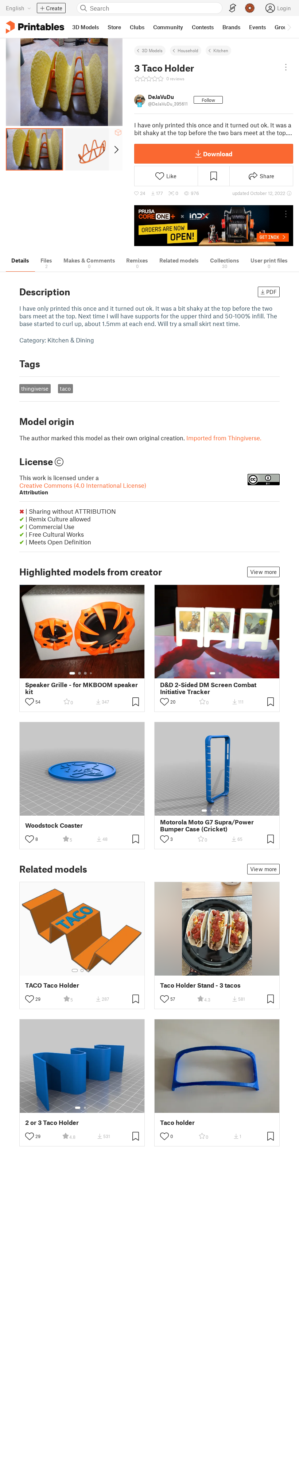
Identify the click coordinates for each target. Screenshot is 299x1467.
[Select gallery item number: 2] (79, 673)
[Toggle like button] (29, 701)
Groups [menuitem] (284, 27)
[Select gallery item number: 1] (72, 673)
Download (217, 153)
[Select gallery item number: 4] (91, 673)
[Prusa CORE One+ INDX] (213, 225)
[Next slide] (116, 149)
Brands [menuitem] (231, 27)
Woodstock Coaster (54, 825)
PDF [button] (271, 291)
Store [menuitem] (114, 27)
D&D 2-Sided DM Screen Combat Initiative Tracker (208, 688)
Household (188, 50)
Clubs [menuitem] (137, 27)
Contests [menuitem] (203, 27)
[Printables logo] (35, 27)
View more (263, 571)
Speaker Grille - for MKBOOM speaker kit (81, 688)
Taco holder (177, 1122)
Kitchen (220, 50)
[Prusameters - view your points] (250, 8)
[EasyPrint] (232, 8)
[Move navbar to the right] (289, 27)
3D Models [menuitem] (85, 27)
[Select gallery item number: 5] (228, 810)
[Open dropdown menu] (286, 67)
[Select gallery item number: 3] (85, 673)
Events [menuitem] (257, 27)
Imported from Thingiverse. (223, 437)
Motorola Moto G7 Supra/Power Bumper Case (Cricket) (207, 825)
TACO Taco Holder (52, 985)
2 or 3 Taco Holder (52, 1122)
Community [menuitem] (168, 27)
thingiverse (34, 388)
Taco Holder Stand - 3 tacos (200, 985)
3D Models (152, 50)
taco (65, 388)
